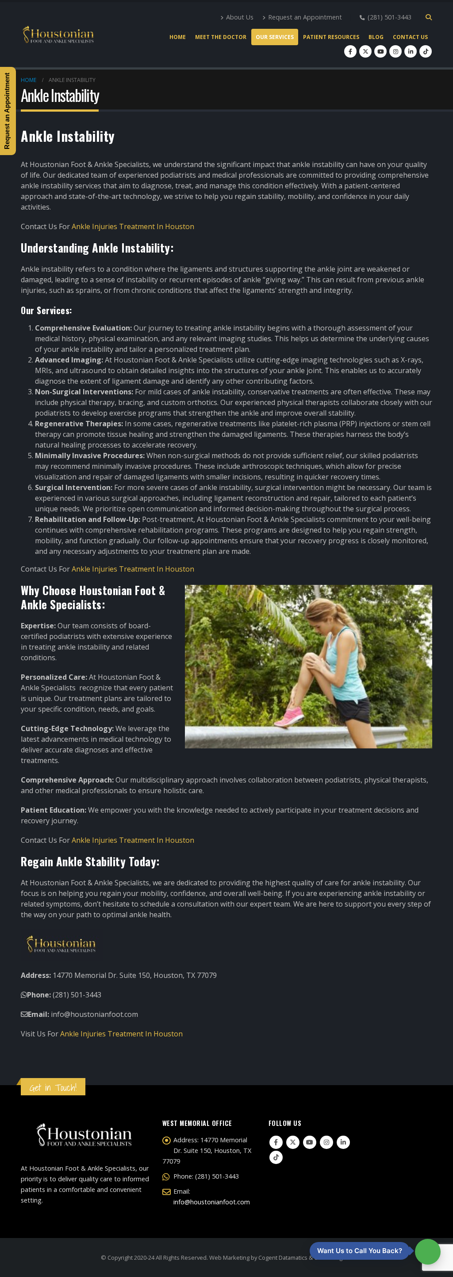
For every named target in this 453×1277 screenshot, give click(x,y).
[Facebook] (350, 51)
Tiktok (276, 1157)
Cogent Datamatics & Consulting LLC (305, 1257)
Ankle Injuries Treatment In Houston (133, 226)
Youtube (309, 1142)
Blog (376, 37)
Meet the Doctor (220, 37)
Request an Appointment (305, 17)
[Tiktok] (425, 51)
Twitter (292, 1142)
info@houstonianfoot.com (211, 1202)
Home (177, 37)
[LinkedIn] (410, 51)
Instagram (326, 1142)
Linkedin (343, 1142)
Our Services (275, 37)
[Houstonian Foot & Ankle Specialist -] (58, 35)
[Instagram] (395, 51)
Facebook (276, 1142)
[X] (365, 51)
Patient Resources (331, 37)
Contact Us (410, 37)
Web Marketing (229, 1257)
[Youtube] (380, 51)
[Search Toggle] (428, 17)
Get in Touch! (53, 1087)
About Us (239, 17)
